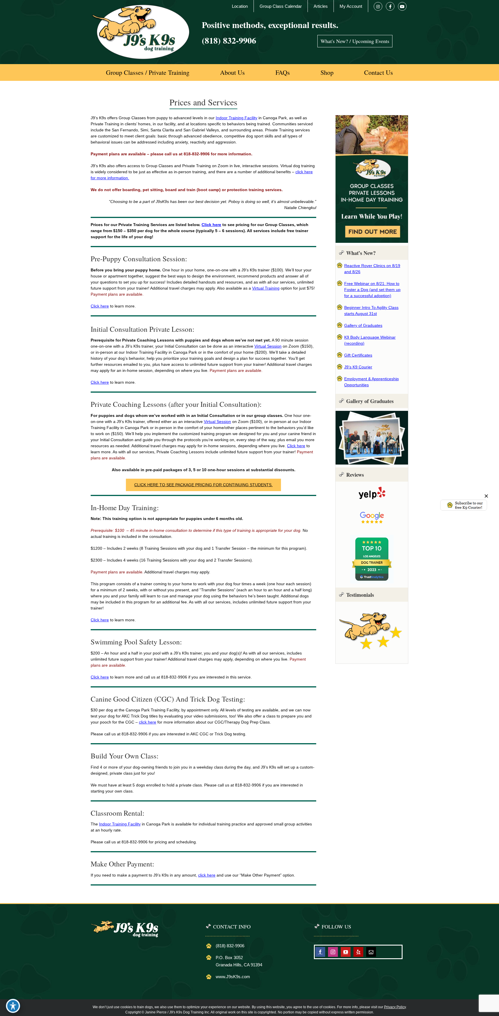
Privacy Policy (395, 1007)
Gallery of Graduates (363, 325)
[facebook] (320, 952)
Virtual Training (266, 288)
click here (147, 722)
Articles (321, 6)
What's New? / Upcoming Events (355, 41)
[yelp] (358, 952)
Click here (211, 224)
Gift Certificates (358, 355)
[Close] (486, 496)
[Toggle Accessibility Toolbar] (13, 1006)
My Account (351, 6)
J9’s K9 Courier (358, 367)
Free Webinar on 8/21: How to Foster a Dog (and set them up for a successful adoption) (372, 289)
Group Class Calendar (281, 6)
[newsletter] (463, 501)
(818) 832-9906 (229, 40)
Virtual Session (268, 346)
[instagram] (333, 952)
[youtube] (346, 952)
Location (240, 6)
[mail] (371, 952)
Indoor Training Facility (236, 117)
